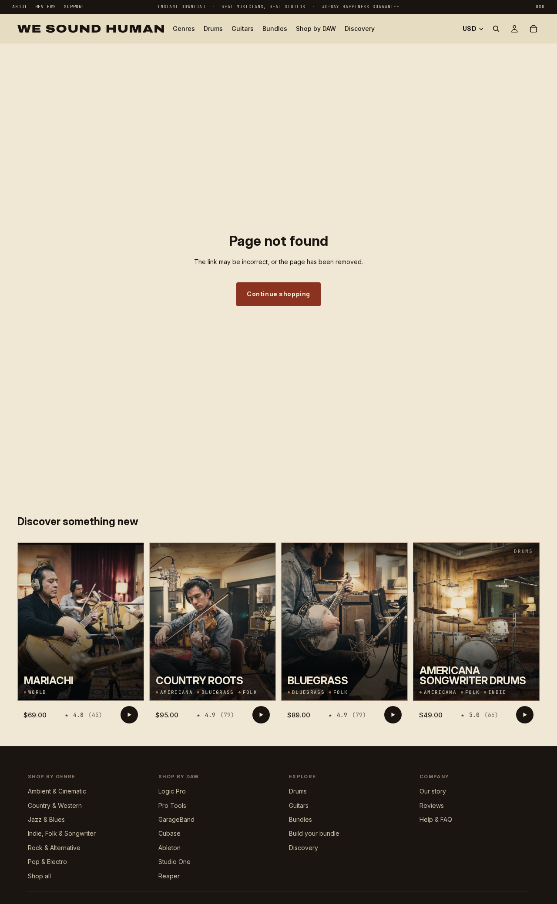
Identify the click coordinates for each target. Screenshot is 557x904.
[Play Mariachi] (129, 714)
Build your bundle (314, 833)
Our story (432, 791)
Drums (298, 791)
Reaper (169, 876)
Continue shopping (278, 294)
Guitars (299, 805)
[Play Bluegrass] (393, 714)
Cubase (169, 833)
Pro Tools (172, 805)
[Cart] (533, 28)
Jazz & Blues (46, 819)
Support (74, 7)
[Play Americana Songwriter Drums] (525, 714)
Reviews (45, 7)
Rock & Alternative (54, 847)
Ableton (169, 847)
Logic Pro (172, 791)
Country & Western (55, 805)
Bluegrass (217, 692)
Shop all (39, 876)
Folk (250, 692)
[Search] (496, 28)
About (19, 7)
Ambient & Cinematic (57, 791)
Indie (497, 692)
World (37, 692)
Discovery (303, 847)
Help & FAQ (435, 819)
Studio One (174, 861)
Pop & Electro (47, 861)
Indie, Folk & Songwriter (62, 833)
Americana (176, 692)
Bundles (300, 819)
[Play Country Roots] (261, 714)
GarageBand (176, 819)
